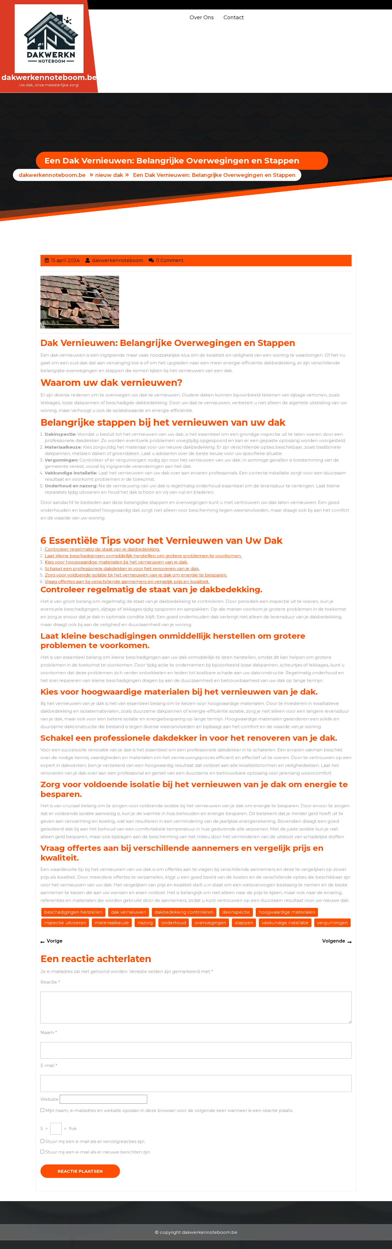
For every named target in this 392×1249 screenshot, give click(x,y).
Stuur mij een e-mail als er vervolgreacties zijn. (95, 1141)
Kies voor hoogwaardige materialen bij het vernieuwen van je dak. (116, 562)
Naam (48, 1032)
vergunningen (332, 922)
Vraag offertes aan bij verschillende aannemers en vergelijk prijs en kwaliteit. (127, 581)
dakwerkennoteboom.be (49, 77)
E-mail (48, 1065)
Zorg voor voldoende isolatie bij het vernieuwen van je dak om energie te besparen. (136, 575)
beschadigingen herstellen (73, 912)
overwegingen (210, 922)
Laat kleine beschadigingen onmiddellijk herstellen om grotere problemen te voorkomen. (143, 555)
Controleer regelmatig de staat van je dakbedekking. (102, 549)
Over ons (202, 17)
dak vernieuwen (128, 912)
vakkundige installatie (285, 922)
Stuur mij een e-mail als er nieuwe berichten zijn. (98, 1152)
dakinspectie (236, 912)
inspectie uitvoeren (65, 922)
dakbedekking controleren (184, 912)
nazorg (145, 922)
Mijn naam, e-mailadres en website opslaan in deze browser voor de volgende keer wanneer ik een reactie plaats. (169, 1110)
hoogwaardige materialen (287, 912)
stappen (244, 922)
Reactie (50, 982)
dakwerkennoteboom (117, 260)
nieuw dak (109, 175)
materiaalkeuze (112, 922)
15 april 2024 (65, 260)
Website (49, 1099)
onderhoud (173, 922)
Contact (234, 17)
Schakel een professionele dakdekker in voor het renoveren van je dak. (122, 568)
